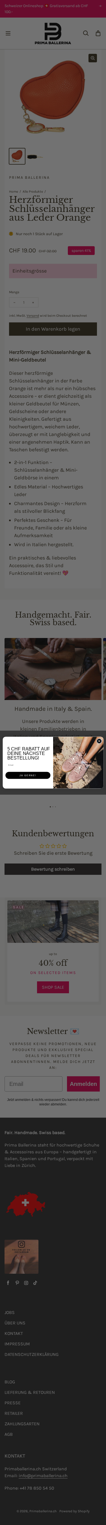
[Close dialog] (99, 741)
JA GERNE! (28, 775)
